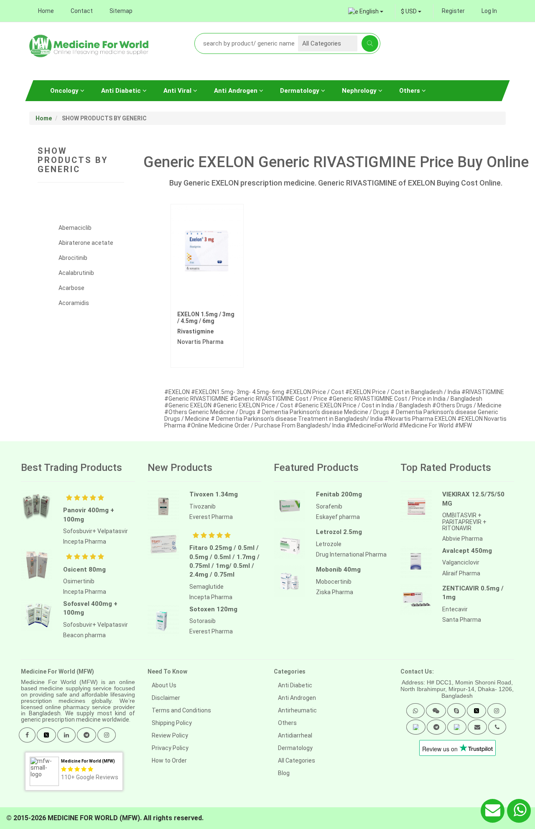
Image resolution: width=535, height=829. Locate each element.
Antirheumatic (297, 710)
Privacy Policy (170, 748)
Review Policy (170, 735)
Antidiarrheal (295, 735)
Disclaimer (166, 697)
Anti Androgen (236, 90)
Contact (82, 11)
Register (453, 11)
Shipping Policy (172, 723)
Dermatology (300, 90)
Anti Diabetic (122, 90)
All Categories (296, 760)
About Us (164, 685)
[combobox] (411, 11)
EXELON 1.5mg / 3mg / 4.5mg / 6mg (205, 317)
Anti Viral (178, 90)
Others (410, 90)
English (369, 11)
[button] (415, 711)
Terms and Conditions (181, 710)
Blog (284, 773)
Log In (489, 11)
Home (46, 11)
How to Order (169, 760)
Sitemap (121, 11)
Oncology (65, 90)
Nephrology (360, 90)
